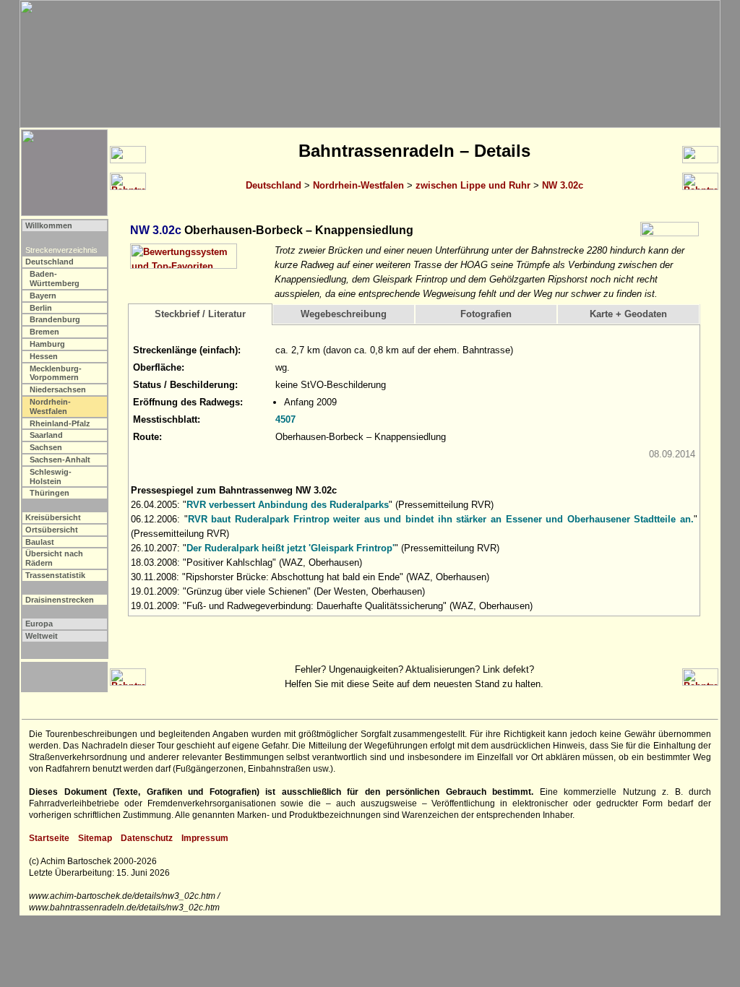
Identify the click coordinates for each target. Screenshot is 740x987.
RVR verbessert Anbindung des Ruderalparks (287, 504)
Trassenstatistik (55, 575)
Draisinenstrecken (59, 599)
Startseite (49, 838)
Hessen (44, 356)
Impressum (204, 838)
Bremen (44, 331)
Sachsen (46, 447)
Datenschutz (147, 838)
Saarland (46, 435)
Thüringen (49, 492)
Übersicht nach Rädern (54, 558)
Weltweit (41, 636)
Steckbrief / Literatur (200, 314)
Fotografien (486, 314)
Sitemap (95, 838)
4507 (285, 419)
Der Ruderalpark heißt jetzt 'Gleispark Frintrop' (290, 548)
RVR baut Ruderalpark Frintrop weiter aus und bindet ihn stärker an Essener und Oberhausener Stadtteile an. (441, 519)
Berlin (41, 307)
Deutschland (273, 185)
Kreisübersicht (53, 517)
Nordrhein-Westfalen (358, 185)
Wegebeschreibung (344, 314)
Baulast (39, 542)
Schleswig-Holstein (51, 476)
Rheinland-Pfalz (60, 423)
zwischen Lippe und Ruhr (473, 185)
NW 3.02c (562, 185)
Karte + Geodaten (628, 314)
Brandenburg (55, 319)
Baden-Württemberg (54, 279)
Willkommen (48, 225)
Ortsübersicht (51, 529)
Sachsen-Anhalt (60, 459)
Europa (39, 623)
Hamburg (47, 344)
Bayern (43, 295)
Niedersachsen (58, 389)
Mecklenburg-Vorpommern (56, 373)
